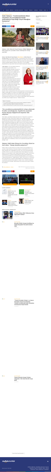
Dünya (44, 468)
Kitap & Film (27, 199)
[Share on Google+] (12, 26)
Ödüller (30, 10)
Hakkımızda (46, 469)
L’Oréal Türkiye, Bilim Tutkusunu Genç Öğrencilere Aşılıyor (24, 213)
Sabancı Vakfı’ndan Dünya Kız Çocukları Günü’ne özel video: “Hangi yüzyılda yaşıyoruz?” (18, 105)
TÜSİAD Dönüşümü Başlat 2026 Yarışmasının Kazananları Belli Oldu (42, 38)
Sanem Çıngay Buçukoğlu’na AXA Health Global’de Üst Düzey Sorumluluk (42, 68)
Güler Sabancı (20, 57)
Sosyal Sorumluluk (5, 14)
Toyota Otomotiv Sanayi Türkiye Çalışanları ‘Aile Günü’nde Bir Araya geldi (23, 379)
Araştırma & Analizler (18, 10)
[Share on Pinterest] (13, 26)
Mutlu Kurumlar (7, 23)
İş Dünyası (36, 10)
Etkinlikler (32, 469)
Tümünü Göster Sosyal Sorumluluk (17, 453)
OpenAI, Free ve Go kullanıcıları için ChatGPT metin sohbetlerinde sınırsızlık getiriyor (12, 193)
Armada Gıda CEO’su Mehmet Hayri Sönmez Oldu (42, 82)
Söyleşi (40, 10)
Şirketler (11, 10)
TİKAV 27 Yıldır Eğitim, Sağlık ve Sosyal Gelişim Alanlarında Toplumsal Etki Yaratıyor (12, 203)
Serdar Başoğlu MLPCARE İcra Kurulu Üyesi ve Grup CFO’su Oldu (42, 53)
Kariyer (7, 10)
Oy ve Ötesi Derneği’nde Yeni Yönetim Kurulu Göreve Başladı (29, 193)
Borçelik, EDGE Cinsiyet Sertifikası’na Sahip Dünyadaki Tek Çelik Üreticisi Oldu (24, 225)
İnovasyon (37, 36)
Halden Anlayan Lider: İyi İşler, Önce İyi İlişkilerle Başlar (29, 201)
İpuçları (25, 10)
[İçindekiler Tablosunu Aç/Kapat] (32, 101)
